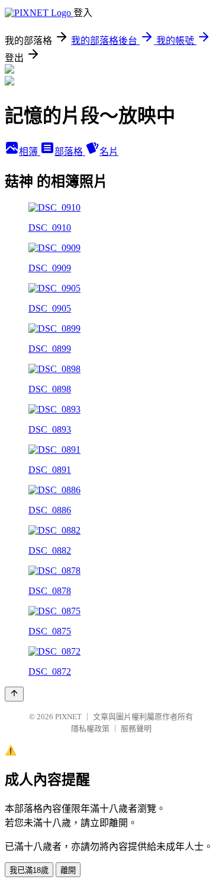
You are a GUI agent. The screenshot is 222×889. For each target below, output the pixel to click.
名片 (108, 152)
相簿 (29, 152)
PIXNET (68, 716)
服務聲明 (136, 728)
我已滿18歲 (29, 870)
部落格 (69, 152)
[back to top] (14, 694)
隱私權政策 (90, 728)
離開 (68, 870)
